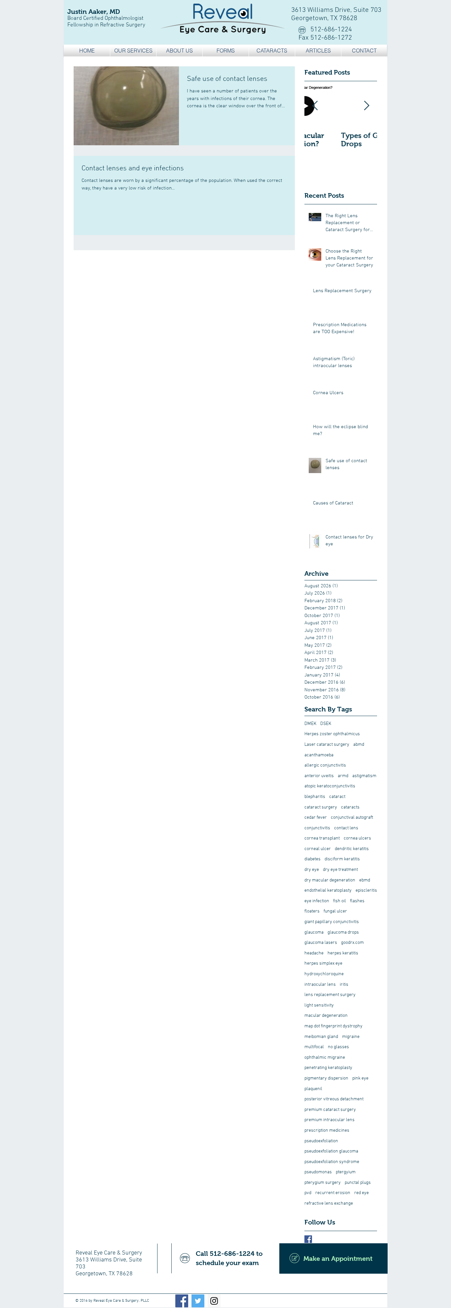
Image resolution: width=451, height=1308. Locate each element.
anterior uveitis (319, 776)
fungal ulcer (335, 911)
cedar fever (315, 817)
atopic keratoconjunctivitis (329, 786)
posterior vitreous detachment (334, 1099)
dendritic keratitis (352, 849)
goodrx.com (352, 943)
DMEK (310, 724)
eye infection (316, 901)
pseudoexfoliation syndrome (331, 1162)
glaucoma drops (343, 932)
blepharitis (314, 797)
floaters (312, 911)
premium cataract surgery (330, 1110)
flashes (357, 901)
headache (314, 953)
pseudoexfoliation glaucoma (331, 1151)
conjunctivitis (317, 828)
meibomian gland (321, 1037)
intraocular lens (320, 984)
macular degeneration (326, 1015)
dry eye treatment (340, 870)
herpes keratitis (343, 953)
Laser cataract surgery (326, 744)
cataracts (350, 807)
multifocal (314, 1047)
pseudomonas (318, 1172)
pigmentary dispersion (326, 1078)
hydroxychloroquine (324, 974)
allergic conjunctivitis (325, 765)
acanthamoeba (318, 755)
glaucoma (314, 932)
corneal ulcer (317, 849)
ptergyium (346, 1172)
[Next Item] (366, 106)
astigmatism (364, 776)
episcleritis (366, 890)
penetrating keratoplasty (328, 1068)
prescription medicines (326, 1130)
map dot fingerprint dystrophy (333, 1026)
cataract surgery (320, 807)
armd (343, 776)
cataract (337, 797)
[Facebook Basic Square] (308, 1239)
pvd (307, 1193)
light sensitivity (319, 1005)
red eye (361, 1193)
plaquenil (313, 1089)
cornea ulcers (357, 838)
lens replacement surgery (330, 995)
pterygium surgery (322, 1183)
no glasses (338, 1047)
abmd (358, 744)
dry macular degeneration (329, 880)
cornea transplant (322, 838)
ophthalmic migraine (324, 1057)
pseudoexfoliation (321, 1141)
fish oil (339, 901)
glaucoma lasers (320, 943)
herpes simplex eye (323, 963)
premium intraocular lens (329, 1120)
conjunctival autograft (352, 817)
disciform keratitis (342, 859)
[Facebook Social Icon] (181, 1300)
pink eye (360, 1078)
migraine (351, 1037)
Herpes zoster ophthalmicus (332, 734)
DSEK (325, 724)
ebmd (364, 880)
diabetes (312, 859)
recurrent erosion (332, 1193)
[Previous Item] (315, 106)
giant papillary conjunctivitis (331, 922)
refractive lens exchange (328, 1203)
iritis (344, 984)
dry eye (311, 870)
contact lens (346, 828)
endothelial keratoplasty (328, 890)
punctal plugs (358, 1183)
